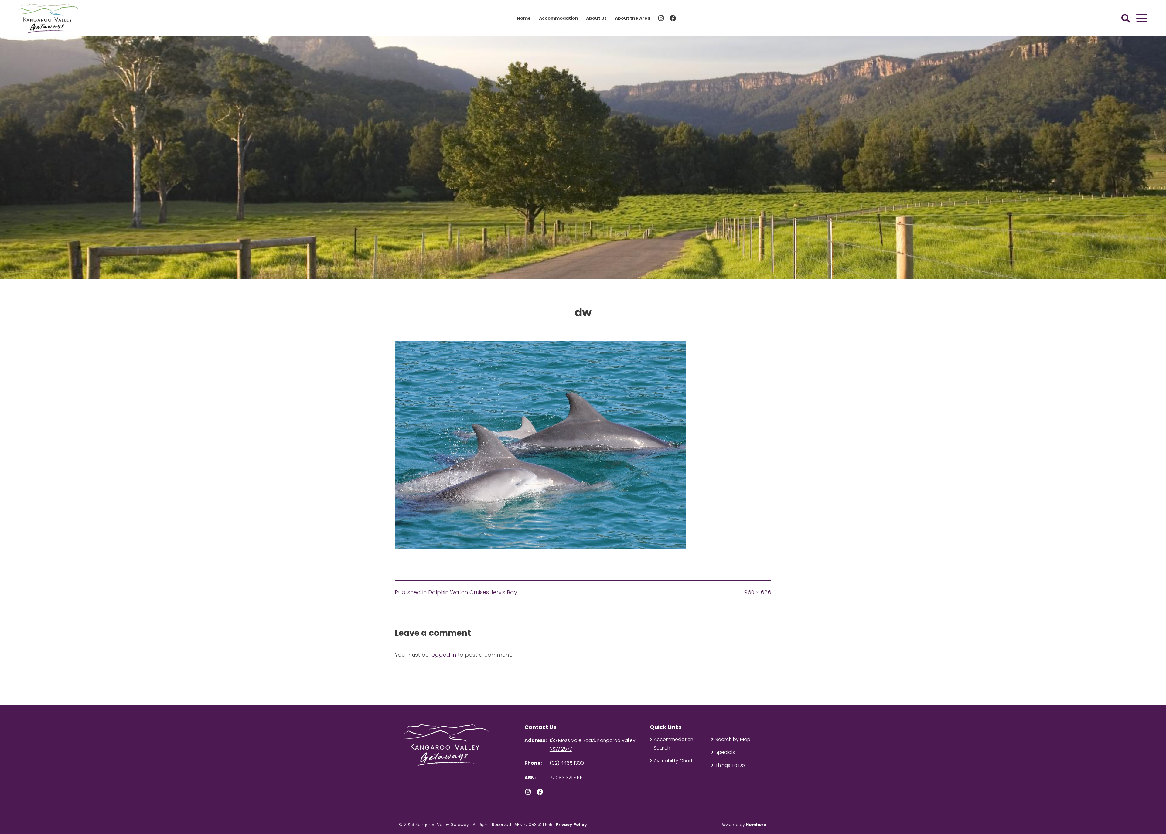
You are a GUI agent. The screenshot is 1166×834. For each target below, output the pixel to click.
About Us (596, 18)
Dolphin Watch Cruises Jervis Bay (472, 592)
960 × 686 (757, 592)
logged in (443, 655)
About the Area (632, 18)
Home (524, 18)
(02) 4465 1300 (567, 763)
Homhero (756, 825)
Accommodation (558, 18)
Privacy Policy (571, 825)
